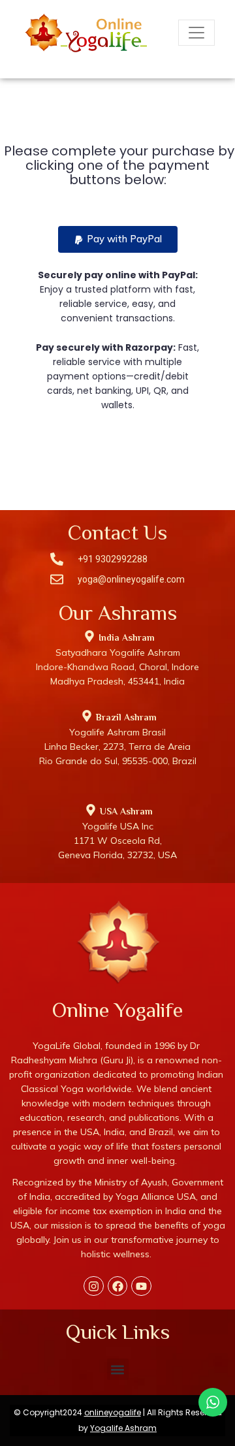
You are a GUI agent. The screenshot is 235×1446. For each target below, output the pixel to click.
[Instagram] (94, 1286)
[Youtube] (141, 1286)
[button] (118, 239)
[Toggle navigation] (196, 33)
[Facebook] (118, 1286)
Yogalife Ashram (123, 1428)
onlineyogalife (112, 1412)
